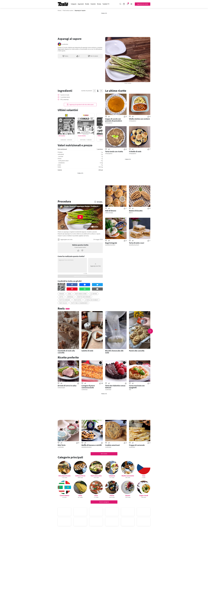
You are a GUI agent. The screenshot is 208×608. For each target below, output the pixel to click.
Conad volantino (82, 135)
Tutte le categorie (104, 502)
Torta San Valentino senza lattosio (115, 387)
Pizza (96, 495)
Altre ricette (104, 453)
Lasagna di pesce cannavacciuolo (88, 387)
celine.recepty (109, 212)
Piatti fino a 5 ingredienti (79, 303)
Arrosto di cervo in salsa (67, 386)
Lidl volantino (62, 135)
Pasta (80, 495)
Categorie (73, 4)
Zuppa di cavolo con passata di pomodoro (113, 120)
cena (69, 293)
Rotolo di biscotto (136, 211)
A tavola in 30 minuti (91, 300)
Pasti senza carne (68, 10)
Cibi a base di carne (64, 476)
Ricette (87, 4)
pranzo (61, 293)
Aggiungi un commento (80, 276)
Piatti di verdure (64, 300)
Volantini (93, 4)
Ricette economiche (128, 476)
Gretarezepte (61, 387)
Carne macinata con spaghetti (137, 387)
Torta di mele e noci (136, 243)
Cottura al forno (80, 476)
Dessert (127, 495)
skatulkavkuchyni (110, 245)
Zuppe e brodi (143, 495)
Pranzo (112, 495)
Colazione (112, 476)
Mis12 (131, 212)
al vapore (94, 293)
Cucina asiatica (64, 495)
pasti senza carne (81, 293)
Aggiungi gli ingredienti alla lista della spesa (81, 104)
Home (59, 10)
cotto (61, 297)
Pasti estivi (77, 300)
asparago (70, 297)
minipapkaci (108, 123)
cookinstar (65, 44)
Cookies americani (112, 445)
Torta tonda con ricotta (114, 151)
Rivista (99, 4)
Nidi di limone (110, 211)
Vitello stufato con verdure (139, 119)
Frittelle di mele (135, 151)
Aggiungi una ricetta (142, 4)
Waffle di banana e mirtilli (91, 445)
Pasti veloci (63, 303)
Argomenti (81, 4)
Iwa (130, 389)
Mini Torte (61, 445)
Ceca (143, 476)
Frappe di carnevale (137, 445)
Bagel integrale (111, 243)
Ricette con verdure (84, 297)
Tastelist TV (105, 4)
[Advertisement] (104, 24)
